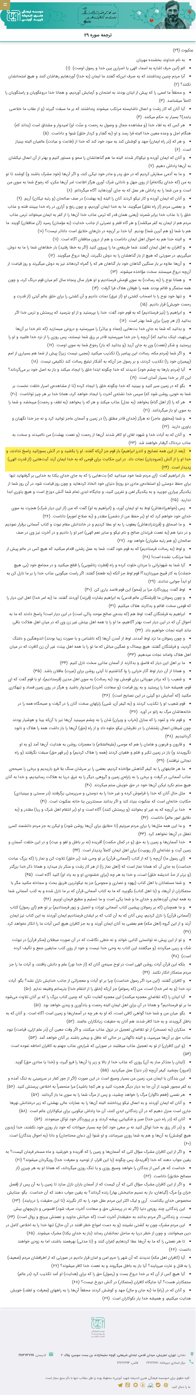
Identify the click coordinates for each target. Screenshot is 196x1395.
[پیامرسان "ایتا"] (128, 1387)
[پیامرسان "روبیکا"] (136, 1387)
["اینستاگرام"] (150, 1387)
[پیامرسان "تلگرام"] (120, 1387)
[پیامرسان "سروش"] (142, 1387)
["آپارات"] (166, 1387)
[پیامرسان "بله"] (158, 1387)
